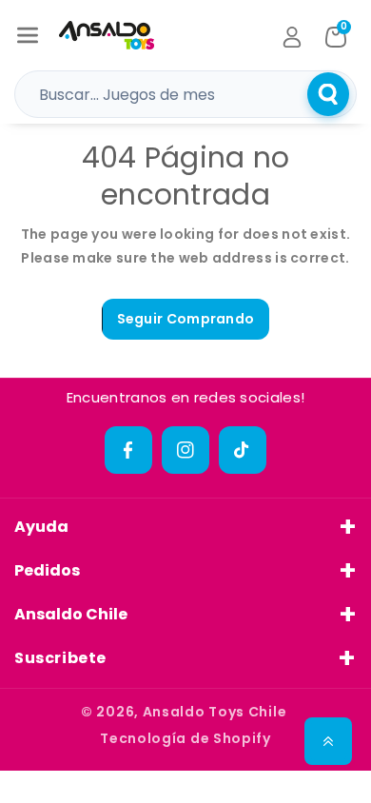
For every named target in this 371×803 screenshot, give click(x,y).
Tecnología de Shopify (185, 738)
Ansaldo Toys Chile (215, 711)
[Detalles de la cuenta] (292, 37)
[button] (28, 35)
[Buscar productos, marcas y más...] (328, 94)
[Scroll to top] (328, 741)
